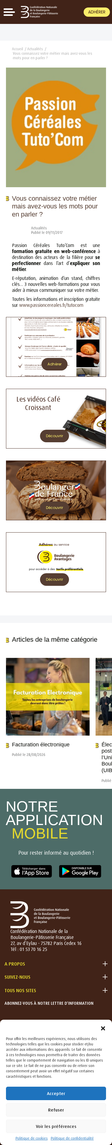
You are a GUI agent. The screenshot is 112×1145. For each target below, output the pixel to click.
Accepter (56, 1093)
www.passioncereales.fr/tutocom (52, 305)
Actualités (35, 49)
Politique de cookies (32, 1138)
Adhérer (96, 12)
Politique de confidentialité (72, 1138)
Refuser (56, 1110)
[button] (103, 1027)
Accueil (17, 49)
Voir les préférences (56, 1126)
